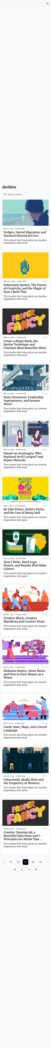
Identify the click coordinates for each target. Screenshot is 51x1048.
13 (40, 862)
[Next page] (29, 869)
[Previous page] (22, 869)
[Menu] (47, 3)
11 (25, 862)
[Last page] (36, 869)
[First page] (15, 869)
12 (33, 862)
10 (18, 862)
